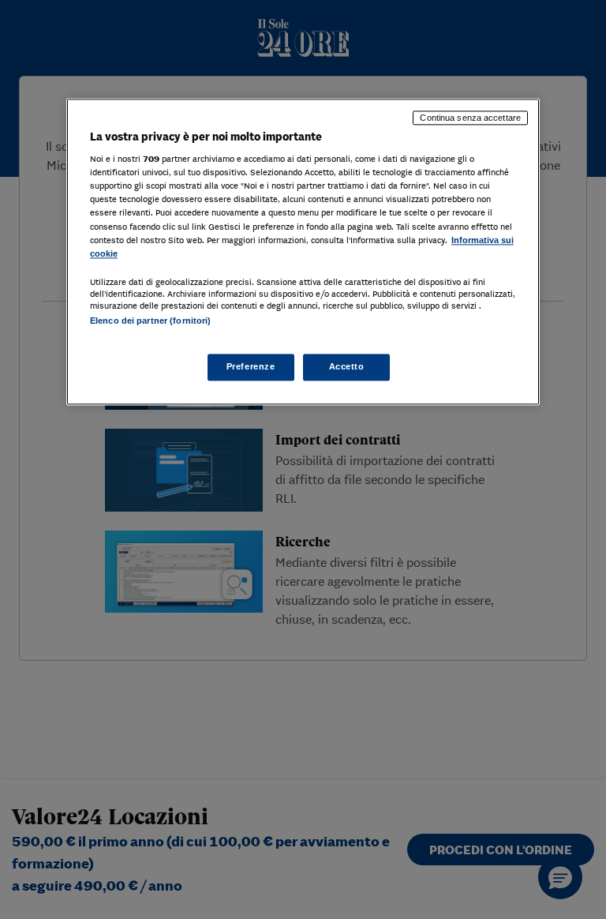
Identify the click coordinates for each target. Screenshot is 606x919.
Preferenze (250, 366)
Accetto (347, 366)
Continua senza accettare (470, 117)
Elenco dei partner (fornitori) (150, 320)
